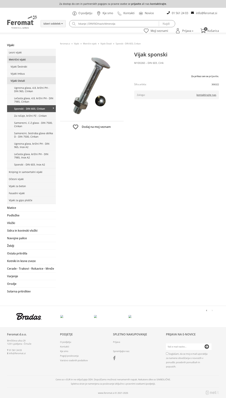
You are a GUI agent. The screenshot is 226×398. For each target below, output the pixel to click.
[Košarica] (209, 30)
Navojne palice (17, 238)
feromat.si (65, 43)
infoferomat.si (206, 13)
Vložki (11, 223)
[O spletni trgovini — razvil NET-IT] (212, 393)
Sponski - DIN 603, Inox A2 (29, 164)
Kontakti (129, 13)
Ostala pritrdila (17, 253)
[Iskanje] (167, 23)
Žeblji (10, 246)
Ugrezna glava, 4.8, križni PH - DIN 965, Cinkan (31, 89)
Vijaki (10, 45)
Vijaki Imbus (18, 73)
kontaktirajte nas (206, 95)
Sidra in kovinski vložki (22, 231)
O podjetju (85, 13)
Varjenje (12, 276)
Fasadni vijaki (17, 193)
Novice (149, 13)
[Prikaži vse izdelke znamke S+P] (163, 316)
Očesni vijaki (16, 179)
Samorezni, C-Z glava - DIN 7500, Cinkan (33, 124)
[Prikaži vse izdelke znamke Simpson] (62, 316)
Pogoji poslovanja (69, 355)
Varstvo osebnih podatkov (74, 360)
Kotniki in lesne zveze (21, 261)
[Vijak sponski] (92, 86)
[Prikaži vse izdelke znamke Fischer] (29, 316)
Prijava (187, 31)
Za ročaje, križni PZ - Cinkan (30, 115)
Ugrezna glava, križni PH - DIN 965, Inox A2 (31, 145)
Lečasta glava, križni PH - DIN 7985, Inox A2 (31, 155)
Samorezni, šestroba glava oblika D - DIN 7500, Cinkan (33, 135)
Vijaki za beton (17, 186)
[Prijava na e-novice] (206, 346)
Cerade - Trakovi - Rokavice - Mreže (30, 269)
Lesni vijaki (15, 52)
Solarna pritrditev (19, 291)
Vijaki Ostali (18, 80)
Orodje (11, 284)
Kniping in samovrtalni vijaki (25, 172)
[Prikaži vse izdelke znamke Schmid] (130, 316)
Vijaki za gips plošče (20, 200)
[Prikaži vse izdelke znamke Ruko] (96, 316)
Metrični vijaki (17, 59)
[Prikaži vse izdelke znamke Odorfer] (197, 316)
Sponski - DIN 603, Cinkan (29, 108)
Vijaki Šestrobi (19, 66)
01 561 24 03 (180, 13)
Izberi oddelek (52, 23)
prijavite (136, 3)
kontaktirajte (158, 3)
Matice (11, 208)
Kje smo (108, 13)
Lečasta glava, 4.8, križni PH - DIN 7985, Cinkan (33, 100)
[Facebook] (115, 358)
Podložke (13, 215)
